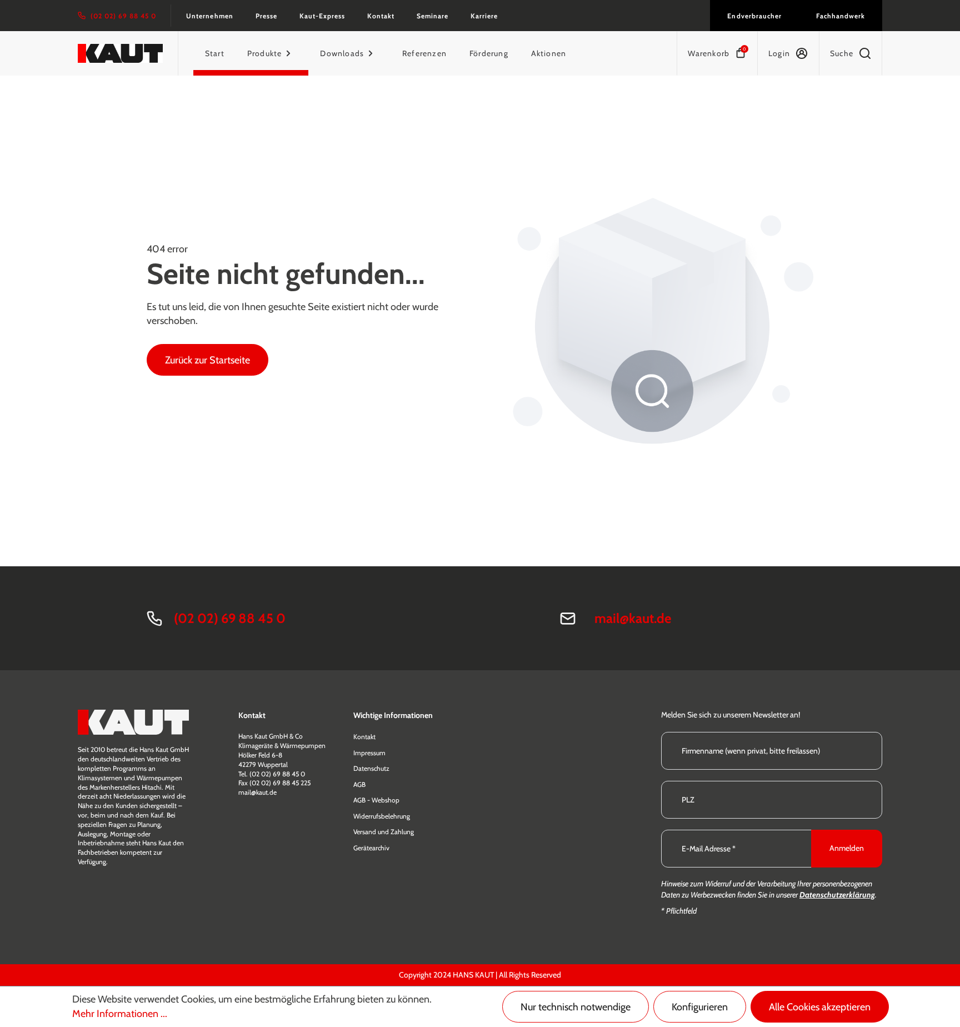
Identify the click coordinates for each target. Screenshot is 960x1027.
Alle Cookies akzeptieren (820, 1007)
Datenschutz (371, 768)
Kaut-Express (322, 16)
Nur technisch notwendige (576, 1007)
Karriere (484, 16)
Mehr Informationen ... (119, 1014)
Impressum (369, 753)
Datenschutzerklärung (837, 895)
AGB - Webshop (376, 800)
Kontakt (380, 16)
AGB (359, 784)
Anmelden (846, 848)
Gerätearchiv (371, 848)
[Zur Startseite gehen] (120, 53)
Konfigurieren (700, 1007)
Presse (266, 16)
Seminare (432, 16)
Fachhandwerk (840, 16)
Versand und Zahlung (383, 831)
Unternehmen (209, 16)
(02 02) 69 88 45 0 (230, 618)
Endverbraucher (754, 16)
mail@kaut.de (632, 618)
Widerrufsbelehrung (381, 816)
